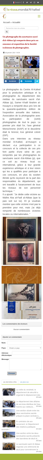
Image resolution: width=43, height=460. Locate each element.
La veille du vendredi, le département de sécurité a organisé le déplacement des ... (21, 393)
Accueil (6, 22)
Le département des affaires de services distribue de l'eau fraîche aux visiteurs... (28, 404)
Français (17, 2)
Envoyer (11, 373)
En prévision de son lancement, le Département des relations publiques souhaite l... (20, 425)
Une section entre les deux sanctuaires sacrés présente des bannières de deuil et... (28, 436)
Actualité (16, 22)
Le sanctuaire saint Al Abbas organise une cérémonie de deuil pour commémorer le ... (28, 447)
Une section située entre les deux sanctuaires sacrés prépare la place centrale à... (28, 413)
